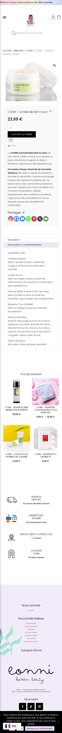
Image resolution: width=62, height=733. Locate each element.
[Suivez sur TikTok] (31, 706)
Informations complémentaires (25, 244)
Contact (31, 610)
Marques (18, 50)
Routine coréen (31, 632)
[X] (40, 218)
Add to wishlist (11, 140)
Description (14, 239)
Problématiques (31, 635)
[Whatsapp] (28, 218)
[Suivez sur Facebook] (22, 706)
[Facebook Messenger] (22, 218)
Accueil (7, 50)
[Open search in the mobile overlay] (31, 33)
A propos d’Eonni (31, 650)
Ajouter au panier (21, 134)
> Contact (36, 538)
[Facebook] (16, 218)
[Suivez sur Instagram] (39, 706)
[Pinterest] (34, 218)
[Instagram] (10, 218)
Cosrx (29, 50)
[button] (54, 65)
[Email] (45, 218)
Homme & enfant (31, 641)
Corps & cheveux (31, 626)
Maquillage (31, 623)
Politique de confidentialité (40, 728)
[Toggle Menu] (4, 17)
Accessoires (31, 638)
